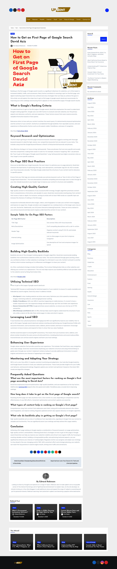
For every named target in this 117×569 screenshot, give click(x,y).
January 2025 (92, 174)
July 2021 (91, 238)
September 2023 (93, 229)
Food (55, 19)
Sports (90, 317)
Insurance (91, 300)
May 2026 (91, 116)
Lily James (42, 514)
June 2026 (91, 111)
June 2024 (91, 204)
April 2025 (91, 162)
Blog (89, 254)
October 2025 (92, 145)
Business (34, 19)
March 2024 (91, 216)
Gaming (90, 287)
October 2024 (92, 187)
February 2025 (92, 170)
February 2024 (92, 221)
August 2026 (92, 103)
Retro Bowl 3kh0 (22, 131)
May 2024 (91, 208)
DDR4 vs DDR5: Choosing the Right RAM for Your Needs (45, 512)
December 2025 (92, 137)
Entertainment (92, 275)
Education (91, 271)
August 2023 (92, 233)
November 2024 (92, 183)
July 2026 (91, 107)
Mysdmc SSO (21, 276)
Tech (28, 19)
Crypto (90, 266)
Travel (78, 19)
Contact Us (86, 19)
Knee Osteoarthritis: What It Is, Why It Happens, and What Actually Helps (97, 54)
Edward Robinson (20, 46)
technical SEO (23, 387)
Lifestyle (90, 308)
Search (90, 34)
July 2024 (91, 200)
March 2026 (91, 124)
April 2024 (91, 212)
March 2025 (91, 166)
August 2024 (92, 195)
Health (42, 19)
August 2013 (91, 242)
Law (60, 19)
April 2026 (91, 120)
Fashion (49, 19)
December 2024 (92, 179)
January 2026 (92, 132)
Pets (89, 313)
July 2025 (91, 153)
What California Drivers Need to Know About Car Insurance (45, 546)
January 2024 (92, 225)
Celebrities (91, 262)
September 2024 (93, 191)
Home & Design (69, 19)
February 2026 (92, 128)
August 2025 (92, 149)
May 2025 (91, 158)
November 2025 (92, 141)
